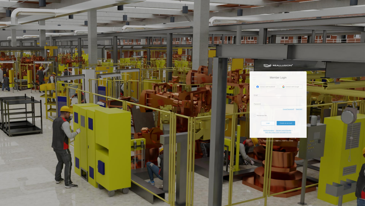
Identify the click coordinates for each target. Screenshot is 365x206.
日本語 (291, 141)
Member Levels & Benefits (283, 130)
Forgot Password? (288, 109)
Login (268, 123)
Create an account (286, 123)
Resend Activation (268, 130)
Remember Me (262, 115)
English (265, 141)
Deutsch (271, 141)
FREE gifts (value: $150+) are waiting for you (278, 132)
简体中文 (285, 141)
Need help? (299, 109)
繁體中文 (278, 141)
